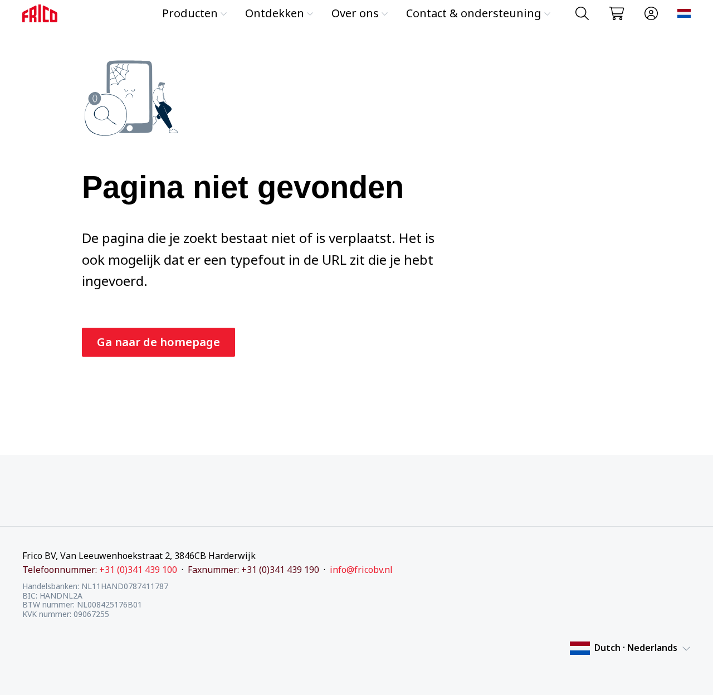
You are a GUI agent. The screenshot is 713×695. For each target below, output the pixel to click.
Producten (190, 13)
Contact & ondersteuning (473, 13)
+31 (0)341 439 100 (138, 569)
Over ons (355, 13)
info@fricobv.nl (361, 569)
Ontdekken (274, 13)
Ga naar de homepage (158, 341)
